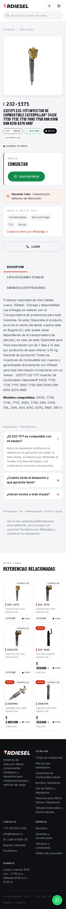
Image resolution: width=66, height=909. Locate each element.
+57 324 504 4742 (14, 828)
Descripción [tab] (15, 267)
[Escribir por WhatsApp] (57, 900)
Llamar (35, 246)
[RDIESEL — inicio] (16, 5)
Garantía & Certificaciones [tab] (26, 287)
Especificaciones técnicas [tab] (25, 277)
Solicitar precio (29, 176)
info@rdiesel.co (13, 833)
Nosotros (41, 828)
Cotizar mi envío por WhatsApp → (28, 231)
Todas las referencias (49, 757)
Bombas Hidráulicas (48, 782)
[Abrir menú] (59, 6)
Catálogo (9, 29)
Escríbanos (10, 850)
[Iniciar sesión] (49, 6)
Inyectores (26, 29)
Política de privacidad (49, 853)
